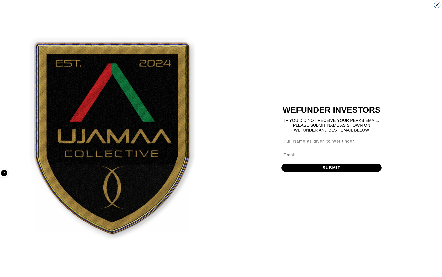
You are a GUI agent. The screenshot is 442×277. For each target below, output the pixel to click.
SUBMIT (331, 167)
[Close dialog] (437, 5)
